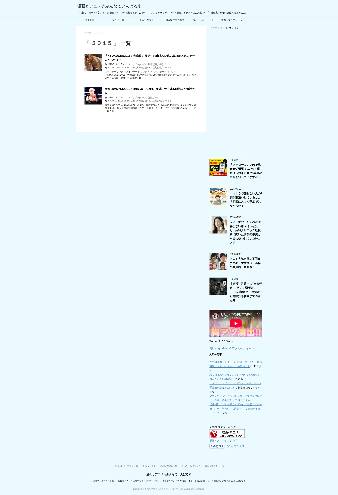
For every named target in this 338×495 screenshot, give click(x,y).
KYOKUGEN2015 (117, 67)
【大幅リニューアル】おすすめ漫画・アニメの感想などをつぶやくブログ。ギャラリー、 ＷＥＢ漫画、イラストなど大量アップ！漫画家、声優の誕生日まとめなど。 (169, 480)
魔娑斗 (157, 67)
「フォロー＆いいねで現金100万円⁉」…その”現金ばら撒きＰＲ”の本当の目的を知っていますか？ (246, 171)
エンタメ (128, 64)
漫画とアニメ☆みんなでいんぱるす (109, 6)
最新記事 (89, 20)
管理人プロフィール (231, 20)
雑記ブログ (164, 64)
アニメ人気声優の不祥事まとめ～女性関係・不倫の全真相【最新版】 (245, 263)
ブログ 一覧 (118, 20)
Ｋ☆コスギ (244, 400)
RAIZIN (131, 67)
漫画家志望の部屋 (175, 20)
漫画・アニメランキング (223, 440)
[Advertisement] (235, 92)
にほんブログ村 (235, 446)
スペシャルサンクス (203, 20)
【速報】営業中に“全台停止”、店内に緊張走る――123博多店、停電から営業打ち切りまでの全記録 (246, 292)
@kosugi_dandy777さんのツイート (231, 348)
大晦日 (139, 67)
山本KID (149, 67)
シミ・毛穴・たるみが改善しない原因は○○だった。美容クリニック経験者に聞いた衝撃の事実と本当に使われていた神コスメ (245, 232)
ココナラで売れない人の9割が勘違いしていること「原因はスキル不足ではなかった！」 (246, 199)
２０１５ (167, 67)
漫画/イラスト (146, 20)
